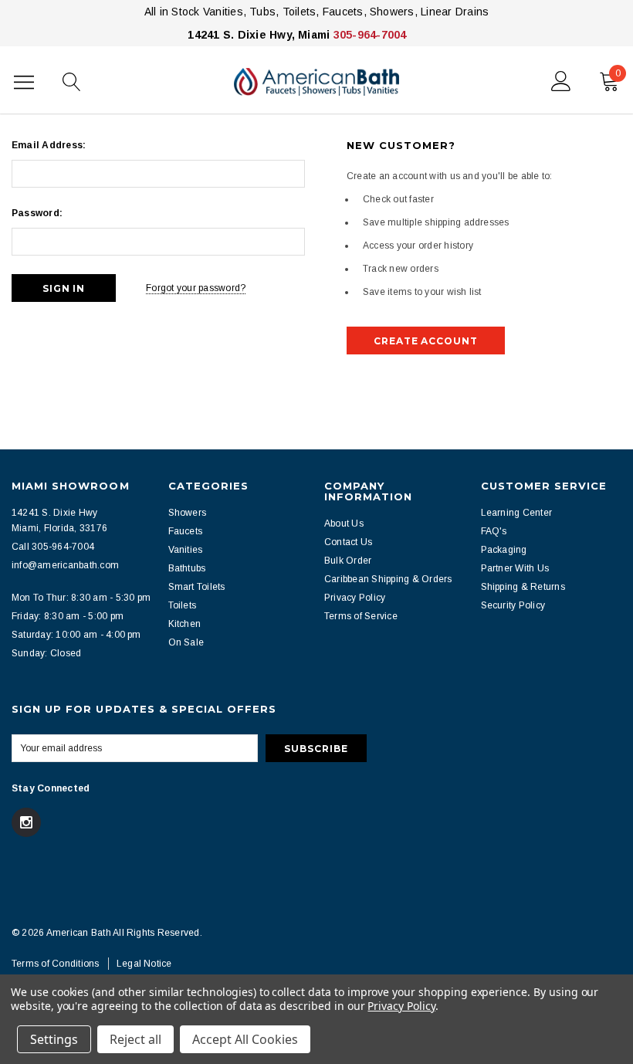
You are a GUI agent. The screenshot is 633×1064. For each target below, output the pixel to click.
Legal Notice (144, 963)
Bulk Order (347, 560)
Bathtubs (187, 568)
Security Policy (513, 605)
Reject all (135, 1039)
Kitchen (184, 623)
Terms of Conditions (56, 963)
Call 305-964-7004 (53, 546)
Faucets (185, 531)
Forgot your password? (195, 288)
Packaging (504, 549)
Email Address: (49, 145)
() (618, 73)
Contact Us (348, 542)
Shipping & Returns (523, 586)
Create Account (426, 341)
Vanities (185, 549)
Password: (37, 213)
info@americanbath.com (65, 565)
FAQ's (494, 531)
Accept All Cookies (245, 1039)
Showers (187, 512)
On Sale (186, 642)
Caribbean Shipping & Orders (388, 579)
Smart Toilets (196, 586)
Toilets (182, 605)
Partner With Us (515, 568)
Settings (54, 1039)
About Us (344, 523)
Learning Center (517, 512)
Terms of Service (361, 616)
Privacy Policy (354, 597)
